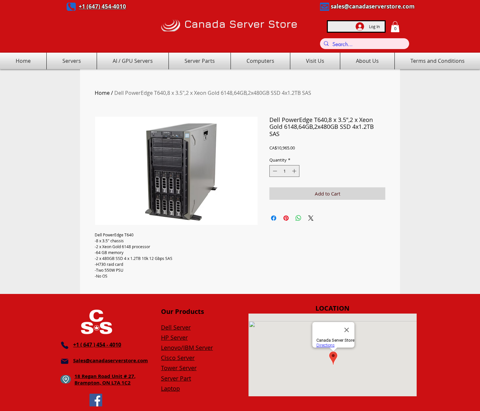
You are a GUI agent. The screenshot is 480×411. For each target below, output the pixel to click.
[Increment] (295, 171)
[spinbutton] (284, 171)
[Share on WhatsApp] (298, 218)
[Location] (65, 379)
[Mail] (324, 7)
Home (102, 92)
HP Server (174, 337)
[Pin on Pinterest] (286, 218)
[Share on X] (311, 218)
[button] (395, 26)
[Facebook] (95, 400)
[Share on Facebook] (274, 218)
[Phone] (71, 7)
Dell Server (176, 327)
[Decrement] (274, 171)
